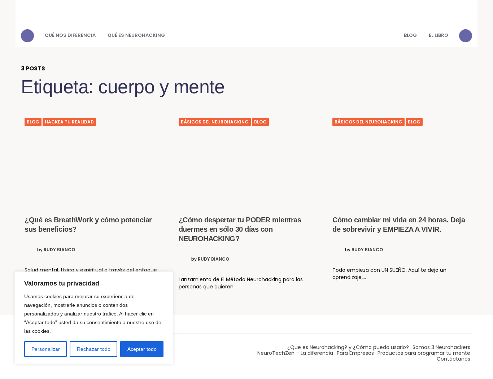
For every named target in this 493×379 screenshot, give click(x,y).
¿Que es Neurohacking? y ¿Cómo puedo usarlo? (348, 347)
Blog (410, 35)
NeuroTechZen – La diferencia (295, 353)
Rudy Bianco (59, 249)
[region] (93, 318)
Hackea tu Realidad (69, 122)
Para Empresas (355, 353)
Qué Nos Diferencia (70, 35)
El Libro (438, 35)
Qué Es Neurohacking (136, 35)
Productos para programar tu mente (424, 353)
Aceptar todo (142, 349)
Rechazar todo (93, 349)
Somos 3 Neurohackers (441, 347)
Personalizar (45, 349)
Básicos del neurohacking (215, 122)
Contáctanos (453, 358)
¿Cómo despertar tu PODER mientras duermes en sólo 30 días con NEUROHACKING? (240, 229)
